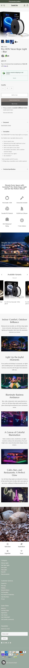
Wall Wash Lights (5, 565)
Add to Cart (14, 95)
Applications (4, 612)
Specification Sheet (6, 125)
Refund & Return (5, 590)
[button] (3, 662)
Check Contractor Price (14, 100)
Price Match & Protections (7, 594)
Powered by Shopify (13, 662)
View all (14, 278)
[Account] (24, 5)
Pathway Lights (4, 563)
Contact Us (3, 583)
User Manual (4, 615)
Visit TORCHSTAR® (5, 617)
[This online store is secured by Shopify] (10, 654)
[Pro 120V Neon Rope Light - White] (14, 290)
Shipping (3, 588)
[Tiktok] (8, 642)
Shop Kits (3, 572)
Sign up (4, 638)
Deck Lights (4, 567)
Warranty (3, 585)
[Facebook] (1, 642)
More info (14, 78)
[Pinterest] (10, 642)
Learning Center (5, 610)
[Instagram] (3, 642)
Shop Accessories (5, 574)
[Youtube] (6, 642)
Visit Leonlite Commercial (7, 619)
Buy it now (14, 104)
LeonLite (6, 662)
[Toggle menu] (1, 5)
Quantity (3, 85)
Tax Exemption (4, 592)
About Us (3, 608)
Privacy (3, 599)
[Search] (5, 5)
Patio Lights (4, 569)
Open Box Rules (5, 597)
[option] (14, 25)
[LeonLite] (14, 5)
